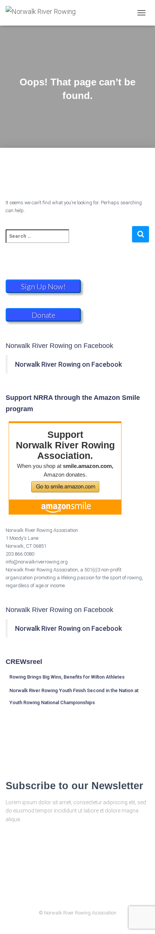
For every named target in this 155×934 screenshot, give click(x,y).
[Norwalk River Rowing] (43, 13)
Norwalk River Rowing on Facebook (59, 345)
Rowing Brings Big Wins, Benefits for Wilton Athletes (67, 677)
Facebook (84, 896)
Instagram (71, 896)
